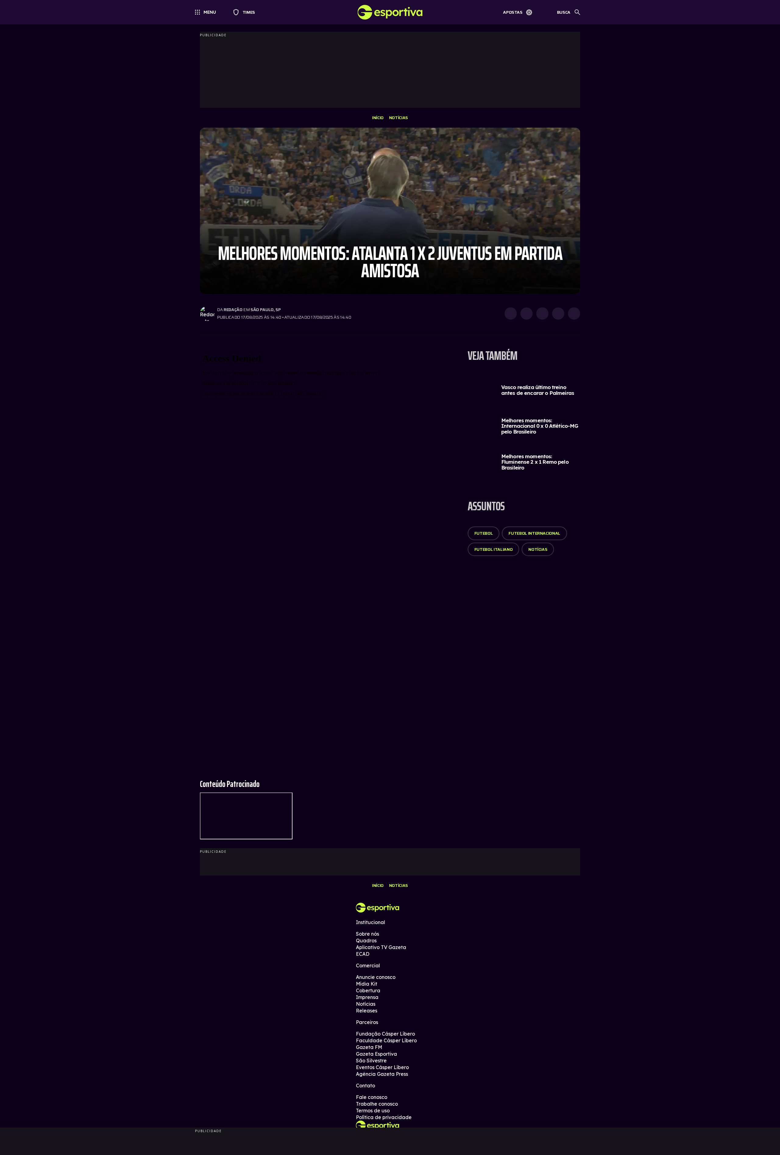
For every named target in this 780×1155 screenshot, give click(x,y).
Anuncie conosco (375, 977)
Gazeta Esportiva (376, 1054)
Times (246, 12)
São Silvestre (371, 1061)
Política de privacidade (384, 1117)
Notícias (398, 117)
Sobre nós (367, 934)
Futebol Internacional (534, 533)
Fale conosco (371, 1097)
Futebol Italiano (493, 549)
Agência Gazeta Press (382, 1074)
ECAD (362, 954)
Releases (366, 1011)
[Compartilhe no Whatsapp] (526, 313)
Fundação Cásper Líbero (385, 1034)
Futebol (483, 533)
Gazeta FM (369, 1047)
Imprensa (367, 997)
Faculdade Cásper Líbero (386, 1040)
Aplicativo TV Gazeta (381, 947)
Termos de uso (373, 1110)
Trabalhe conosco (377, 1104)
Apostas (513, 12)
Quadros (366, 940)
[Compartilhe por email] (574, 313)
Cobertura (368, 990)
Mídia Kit (366, 984)
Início (378, 117)
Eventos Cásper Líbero (382, 1067)
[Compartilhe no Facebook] (558, 313)
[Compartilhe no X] (542, 313)
